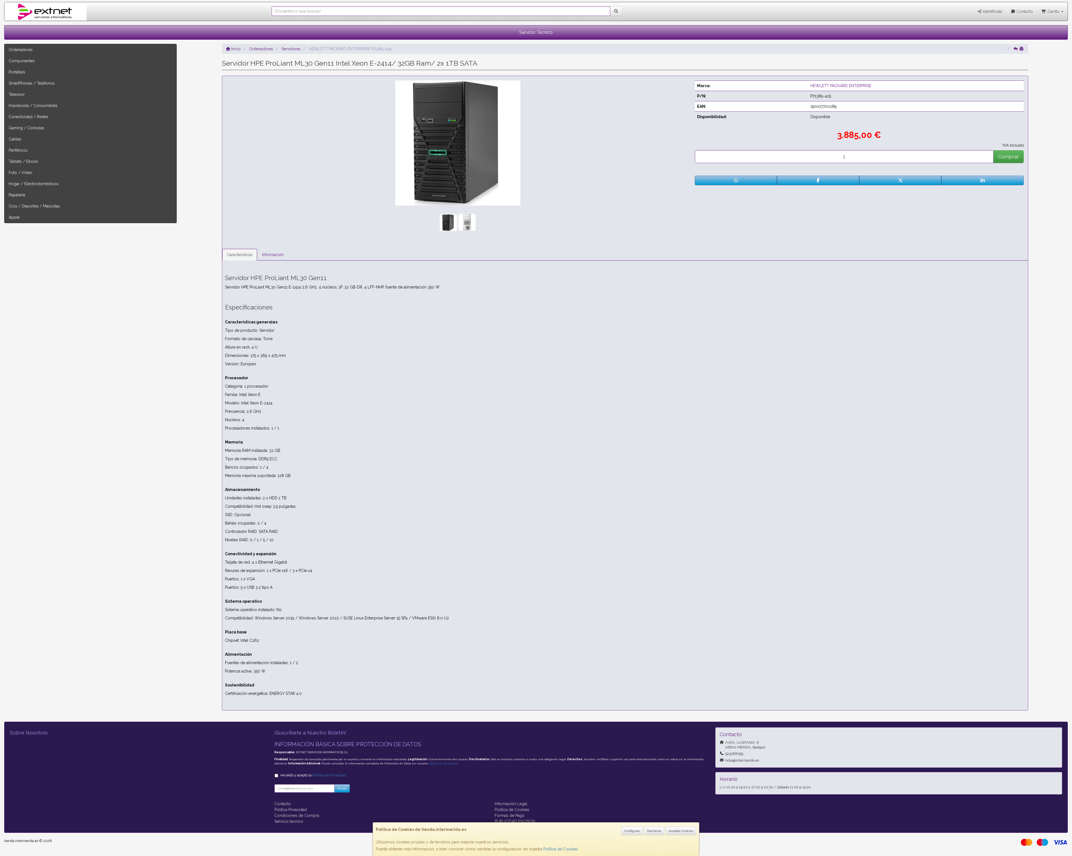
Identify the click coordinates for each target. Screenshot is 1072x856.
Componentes (22, 61)
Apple (14, 217)
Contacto (1024, 11)
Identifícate (992, 11)
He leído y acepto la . (313, 775)
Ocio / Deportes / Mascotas (34, 206)
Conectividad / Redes (28, 117)
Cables (15, 139)
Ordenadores (21, 49)
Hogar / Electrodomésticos (34, 184)
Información (273, 254)
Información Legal (511, 804)
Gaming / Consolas (26, 128)
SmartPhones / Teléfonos (32, 83)
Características (240, 254)
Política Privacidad (290, 809)
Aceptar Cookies (681, 831)
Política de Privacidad (443, 763)
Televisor (17, 94)
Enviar (342, 788)
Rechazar (654, 831)
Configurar (632, 831)
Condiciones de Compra (296, 815)
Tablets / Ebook (23, 161)
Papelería (17, 195)
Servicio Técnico (536, 32)
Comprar (1008, 156)
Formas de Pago (510, 815)
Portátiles (17, 72)
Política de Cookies (560, 849)
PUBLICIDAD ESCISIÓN (515, 821)
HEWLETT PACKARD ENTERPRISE (840, 86)
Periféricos (18, 150)
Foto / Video (20, 172)
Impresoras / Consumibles (33, 105)
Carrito (1053, 11)
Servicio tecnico (288, 821)
